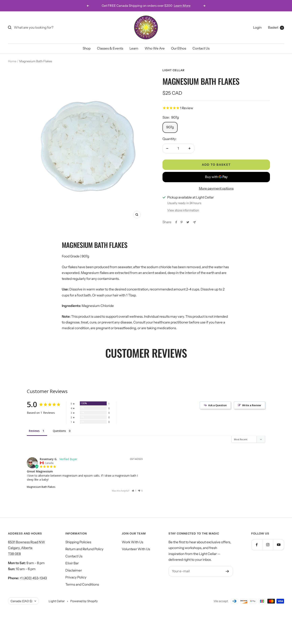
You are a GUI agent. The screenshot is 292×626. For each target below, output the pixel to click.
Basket (275, 27)
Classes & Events (110, 48)
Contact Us (201, 48)
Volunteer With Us (136, 549)
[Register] (227, 571)
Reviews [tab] (34, 431)
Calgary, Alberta (20, 548)
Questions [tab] (59, 431)
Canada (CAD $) (21, 601)
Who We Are (155, 48)
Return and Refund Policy (84, 549)
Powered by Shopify (84, 601)
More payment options (216, 188)
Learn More (182, 6)
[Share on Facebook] (176, 222)
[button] (134, 490)
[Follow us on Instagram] (267, 544)
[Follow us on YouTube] (278, 544)
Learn (134, 48)
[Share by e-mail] (194, 222)
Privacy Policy (75, 577)
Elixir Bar (72, 563)
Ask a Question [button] (217, 405)
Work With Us (132, 542)
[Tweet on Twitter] (188, 222)
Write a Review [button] (251, 405)
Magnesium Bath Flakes (41, 487)
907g (170, 127)
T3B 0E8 (14, 554)
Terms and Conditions (82, 584)
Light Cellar (173, 70)
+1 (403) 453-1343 (33, 578)
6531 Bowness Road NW (26, 542)
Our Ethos (178, 48)
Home (12, 61)
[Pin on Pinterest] (182, 222)
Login (257, 27)
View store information (183, 210)
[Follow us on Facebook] (256, 544)
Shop (87, 48)
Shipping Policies (78, 542)
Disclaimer (73, 570)
